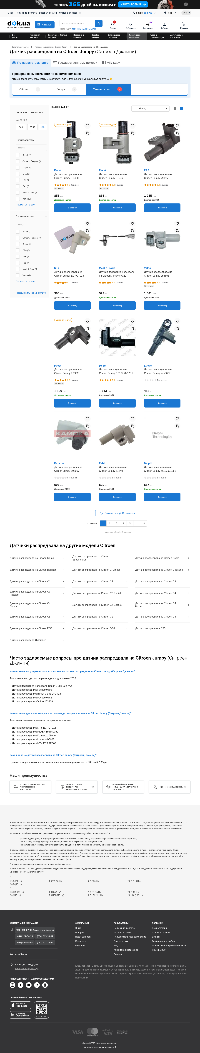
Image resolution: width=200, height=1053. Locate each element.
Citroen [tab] (24, 89)
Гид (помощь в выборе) (164, 941)
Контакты (80, 941)
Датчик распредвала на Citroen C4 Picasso (155, 605)
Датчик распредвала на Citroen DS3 (31, 628)
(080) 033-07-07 (24, 930)
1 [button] (103, 523)
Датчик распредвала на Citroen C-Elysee (159, 569)
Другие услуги (121, 941)
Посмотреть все (25, 204)
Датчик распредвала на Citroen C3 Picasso (30, 593)
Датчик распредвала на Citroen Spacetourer (90, 558)
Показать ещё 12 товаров (120, 513)
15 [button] (143, 523)
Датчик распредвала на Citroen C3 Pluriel (96, 593)
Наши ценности (83, 936)
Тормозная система (35, 36)
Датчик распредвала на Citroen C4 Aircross (30, 605)
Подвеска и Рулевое (78, 36)
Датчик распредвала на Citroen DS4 (93, 628)
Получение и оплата (26, 13)
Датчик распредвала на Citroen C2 (92, 581)
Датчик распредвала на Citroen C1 (30, 581)
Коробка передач (95, 36)
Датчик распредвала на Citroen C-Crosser (96, 569)
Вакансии (80, 945)
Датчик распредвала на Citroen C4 (155, 593)
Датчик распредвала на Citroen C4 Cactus (97, 604)
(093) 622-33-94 (45, 942)
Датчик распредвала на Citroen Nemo (32, 558)
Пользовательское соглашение (130, 936)
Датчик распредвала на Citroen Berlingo (33, 569)
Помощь (118, 954)
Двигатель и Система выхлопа (57, 36)
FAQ (116, 945)
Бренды (156, 936)
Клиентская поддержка (126, 950)
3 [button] (116, 523)
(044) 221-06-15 (25, 936)
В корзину (72, 208)
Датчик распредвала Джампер (28, 640)
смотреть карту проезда (26, 968)
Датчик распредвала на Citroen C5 (30, 616)
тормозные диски (80, 29)
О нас (10, 13)
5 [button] (129, 523)
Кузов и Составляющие (157, 36)
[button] (45, 24)
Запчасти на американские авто (169, 945)
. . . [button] (136, 523)
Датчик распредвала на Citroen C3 (155, 581)
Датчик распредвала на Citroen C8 (155, 616)
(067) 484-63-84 (25, 942)
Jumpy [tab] (61, 89)
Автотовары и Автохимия (176, 36)
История (79, 932)
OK (43, 127)
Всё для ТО (15, 36)
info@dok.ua (21, 954)
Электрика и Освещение (134, 36)
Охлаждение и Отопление (114, 36)
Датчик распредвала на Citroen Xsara (157, 558)
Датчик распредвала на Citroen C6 (92, 616)
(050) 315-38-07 (45, 936)
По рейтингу (140, 108)
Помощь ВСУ (159, 950)
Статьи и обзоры (68, 13)
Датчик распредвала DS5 (150, 628)
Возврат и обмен (48, 13)
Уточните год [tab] (101, 89)
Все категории (159, 928)
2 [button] (109, 523)
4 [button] (123, 523)
